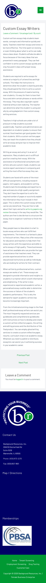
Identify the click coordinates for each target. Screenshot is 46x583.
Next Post (23, 362)
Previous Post (23, 355)
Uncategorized (26, 33)
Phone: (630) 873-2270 (12, 458)
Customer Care (23, 568)
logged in (20, 379)
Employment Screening (16, 564)
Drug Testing (34, 564)
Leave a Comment (10, 33)
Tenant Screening (26, 560)
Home (14, 560)
